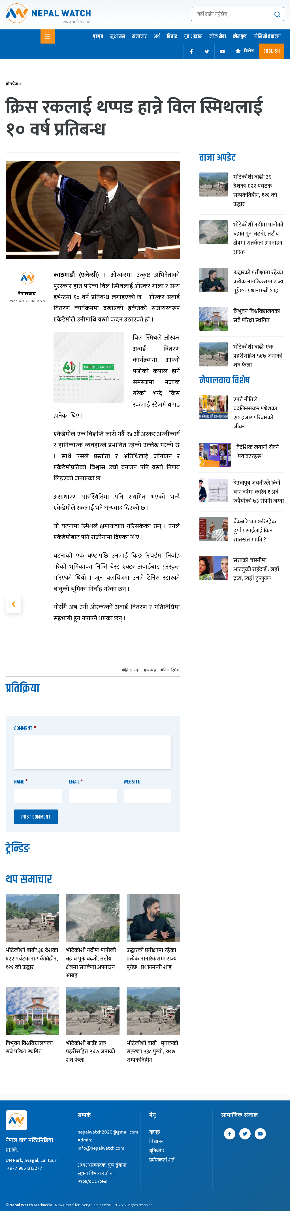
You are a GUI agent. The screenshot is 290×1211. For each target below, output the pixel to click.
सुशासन (117, 36)
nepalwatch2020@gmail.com (108, 1132)
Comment (25, 729)
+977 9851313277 (24, 1168)
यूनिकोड (156, 1151)
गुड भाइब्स (193, 36)
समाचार (139, 36)
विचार (172, 36)
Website (132, 782)
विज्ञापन (156, 1141)
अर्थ (157, 36)
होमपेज (14, 84)
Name (21, 782)
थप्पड (151, 671)
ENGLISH (271, 51)
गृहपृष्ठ (98, 36)
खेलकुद (240, 36)
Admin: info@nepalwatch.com (101, 1144)
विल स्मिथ (171, 671)
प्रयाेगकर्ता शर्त (161, 1160)
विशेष (249, 51)
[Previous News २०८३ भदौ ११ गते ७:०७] (13, 604)
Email (76, 782)
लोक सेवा (217, 36)
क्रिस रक (132, 671)
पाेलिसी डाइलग (267, 36)
